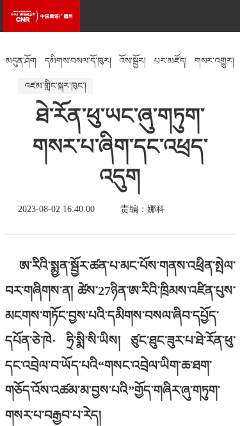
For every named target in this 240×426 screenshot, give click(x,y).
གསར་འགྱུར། (214, 61)
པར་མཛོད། (170, 61)
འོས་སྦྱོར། (132, 61)
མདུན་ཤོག (21, 61)
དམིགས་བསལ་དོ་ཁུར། (78, 61)
